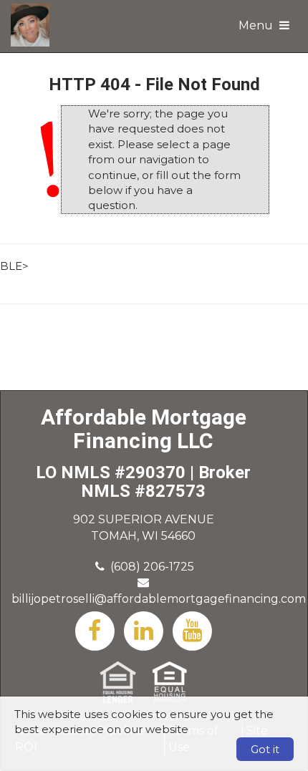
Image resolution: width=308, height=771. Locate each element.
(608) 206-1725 (152, 566)
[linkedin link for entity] (143, 629)
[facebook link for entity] (94, 629)
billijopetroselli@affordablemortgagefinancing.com (158, 599)
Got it (265, 749)
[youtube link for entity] (192, 629)
